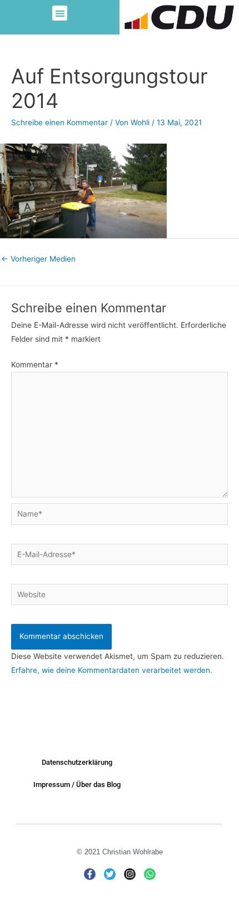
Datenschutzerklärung (77, 762)
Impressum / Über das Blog (77, 784)
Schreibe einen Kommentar (59, 122)
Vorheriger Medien (38, 258)
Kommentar (34, 364)
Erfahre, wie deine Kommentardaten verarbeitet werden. (111, 670)
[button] (59, 13)
